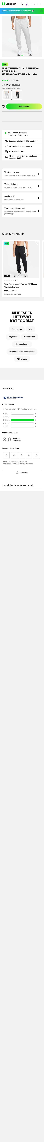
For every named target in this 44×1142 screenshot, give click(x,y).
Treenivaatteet (29, 337)
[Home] (9, 3)
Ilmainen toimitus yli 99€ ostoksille (23, 141)
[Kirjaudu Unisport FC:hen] (27, 4)
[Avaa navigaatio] (39, 4)
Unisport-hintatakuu (17, 151)
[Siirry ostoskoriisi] (33, 4)
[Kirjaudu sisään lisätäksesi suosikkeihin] (3, 106)
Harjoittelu (13, 337)
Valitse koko (24, 106)
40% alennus (22, 359)
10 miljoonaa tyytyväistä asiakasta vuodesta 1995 (23, 157)
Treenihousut (17, 329)
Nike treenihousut (22, 344)
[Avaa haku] (22, 3)
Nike (30, 329)
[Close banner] (41, 10)
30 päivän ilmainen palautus (20, 146)
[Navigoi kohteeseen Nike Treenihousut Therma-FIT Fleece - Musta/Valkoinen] (17, 95)
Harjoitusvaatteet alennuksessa (22, 351)
